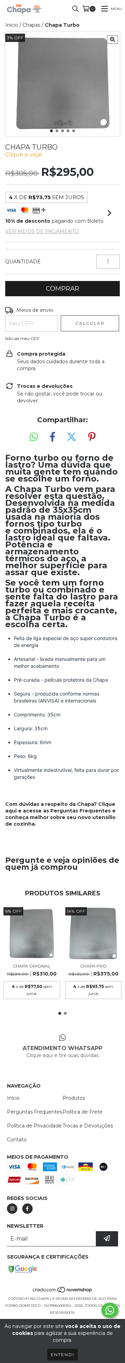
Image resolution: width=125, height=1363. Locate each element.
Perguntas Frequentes (80, 811)
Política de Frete (82, 1112)
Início (11, 25)
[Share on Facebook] (52, 437)
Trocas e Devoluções (87, 1126)
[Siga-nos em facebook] (27, 1208)
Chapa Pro (93, 966)
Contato (17, 1139)
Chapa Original (31, 966)
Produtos (73, 1098)
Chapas (31, 25)
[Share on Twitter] (71, 437)
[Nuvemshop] (62, 1291)
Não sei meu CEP (22, 338)
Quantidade (23, 261)
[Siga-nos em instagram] (12, 1208)
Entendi (62, 1354)
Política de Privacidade (34, 1126)
